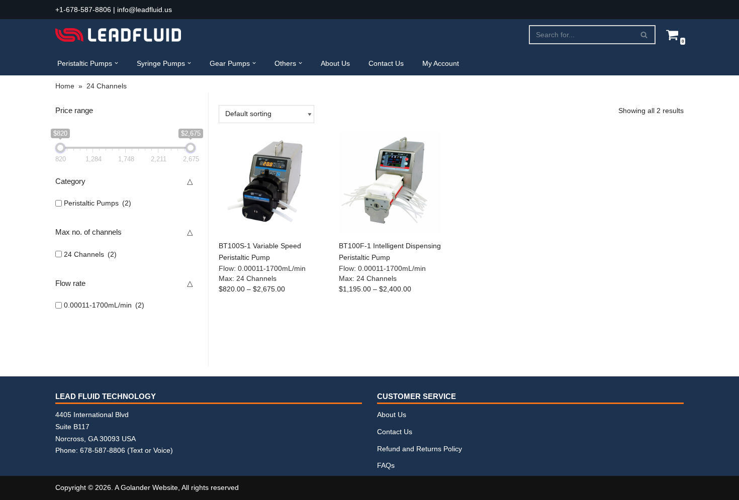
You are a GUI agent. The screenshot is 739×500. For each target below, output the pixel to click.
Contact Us (386, 63)
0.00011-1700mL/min (104, 305)
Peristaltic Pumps (97, 203)
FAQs (386, 465)
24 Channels (90, 254)
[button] (116, 63)
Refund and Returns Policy (419, 449)
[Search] (644, 34)
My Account (440, 63)
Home (64, 86)
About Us (335, 63)
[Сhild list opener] (138, 203)
